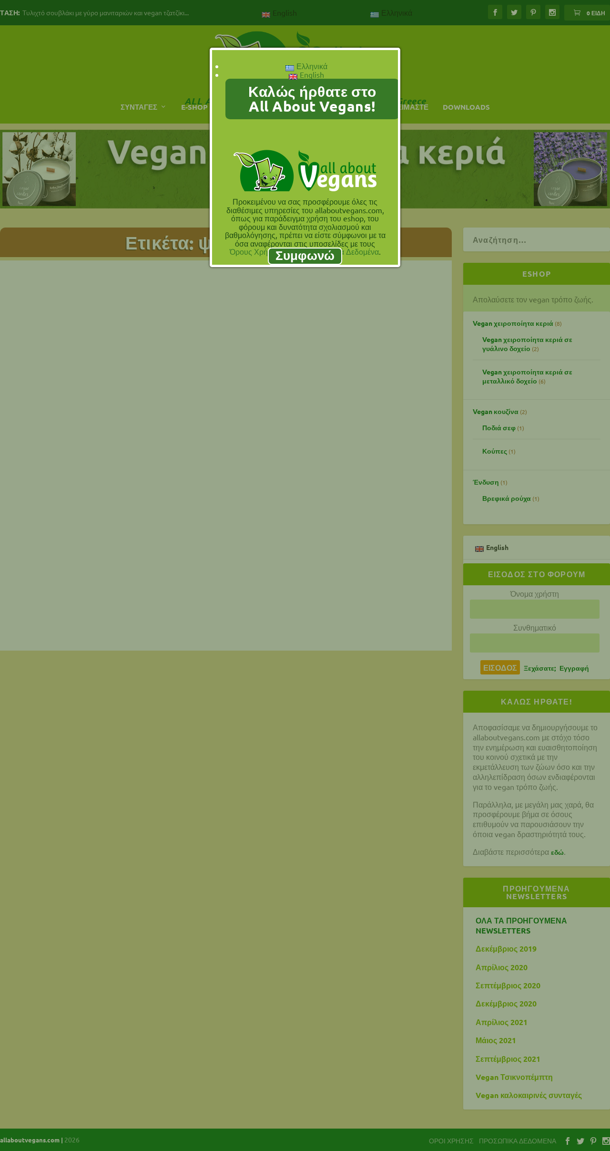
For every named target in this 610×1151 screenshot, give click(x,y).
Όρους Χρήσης (255, 251)
